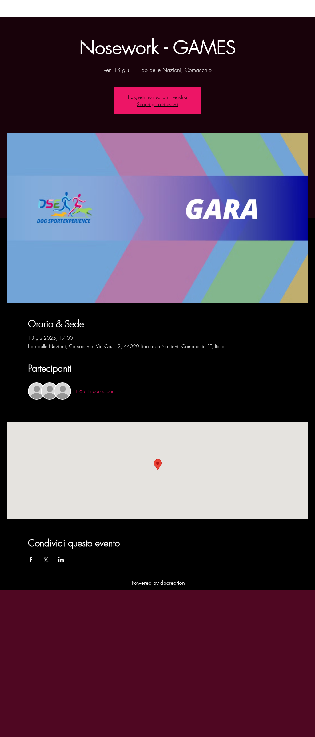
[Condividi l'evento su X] (46, 559)
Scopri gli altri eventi (157, 104)
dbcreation (172, 583)
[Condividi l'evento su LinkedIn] (61, 559)
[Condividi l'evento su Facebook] (31, 559)
